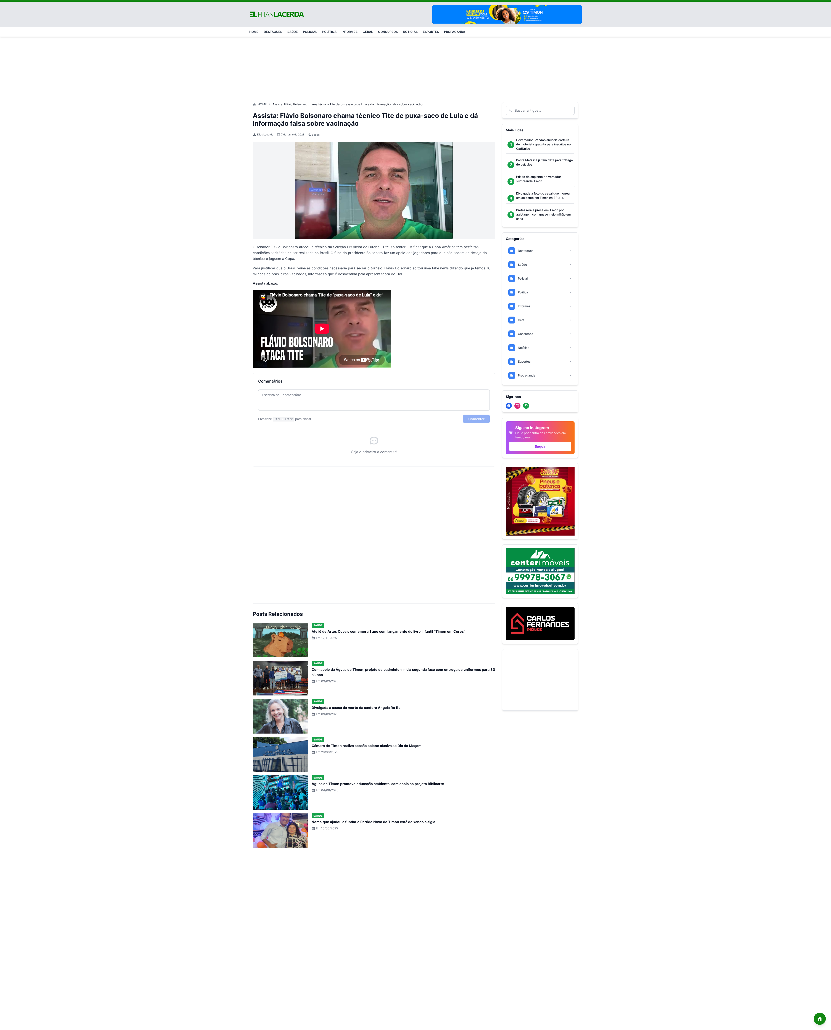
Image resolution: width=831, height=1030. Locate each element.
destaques (273, 32)
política (329, 32)
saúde (292, 32)
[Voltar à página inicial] (820, 1019)
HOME (254, 32)
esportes (431, 32)
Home (262, 104)
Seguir (540, 446)
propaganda (454, 32)
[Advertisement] (415, 67)
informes (350, 32)
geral (368, 32)
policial (310, 32)
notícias (410, 32)
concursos (388, 32)
